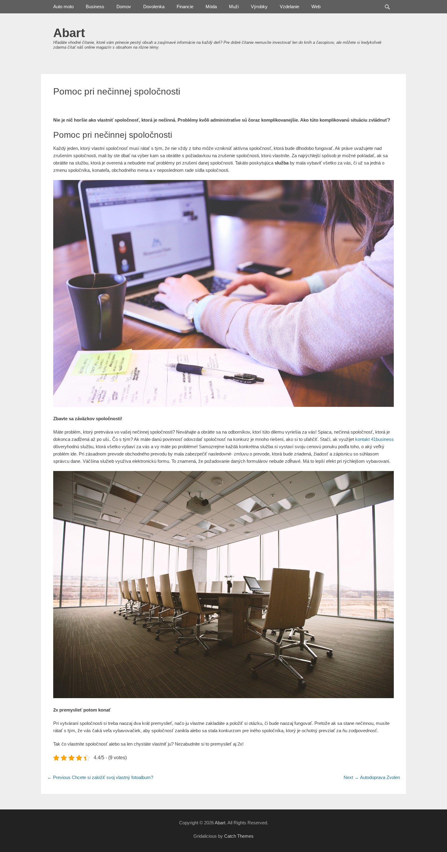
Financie (185, 6)
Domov (123, 6)
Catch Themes (239, 836)
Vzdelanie (289, 6)
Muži (234, 6)
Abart (69, 33)
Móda (211, 6)
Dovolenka (154, 6)
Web (316, 6)
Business (95, 6)
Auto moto (63, 6)
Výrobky (259, 6)
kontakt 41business (374, 439)
